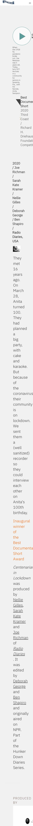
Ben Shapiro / (17, 223)
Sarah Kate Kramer (19, 616)
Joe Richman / (18, 171)
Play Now (22, 36)
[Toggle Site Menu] (29, 3)
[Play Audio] (21, 3)
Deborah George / (18, 215)
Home (2, 0)
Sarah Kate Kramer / (17, 187)
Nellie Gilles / (16, 202)
